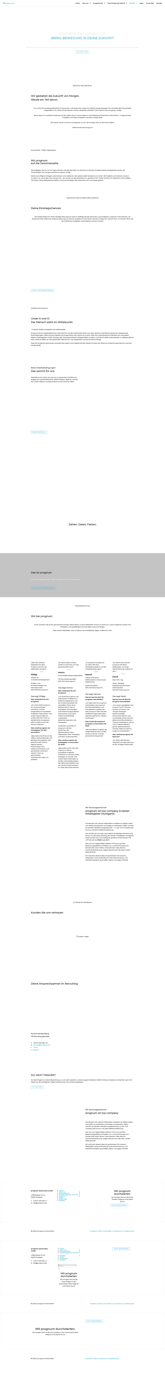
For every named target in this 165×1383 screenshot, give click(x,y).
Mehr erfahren (94, 865)
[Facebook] (100, 1251)
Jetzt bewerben (119, 1205)
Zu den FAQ (37, 1087)
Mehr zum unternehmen (43, 588)
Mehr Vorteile (39, 432)
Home (78, 3)
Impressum (118, 1231)
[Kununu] (101, 1191)
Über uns (85, 3)
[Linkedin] (91, 1251)
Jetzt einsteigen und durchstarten (103, 959)
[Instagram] (89, 1191)
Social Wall (150, 3)
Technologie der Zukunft (116, 3)
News (142, 3)
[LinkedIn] (93, 1191)
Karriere (132, 3)
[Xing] (97, 1191)
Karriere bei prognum (82, 33)
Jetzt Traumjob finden (42, 290)
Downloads (107, 1231)
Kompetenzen (98, 3)
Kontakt (159, 3)
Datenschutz (129, 1231)
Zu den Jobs (82, 52)
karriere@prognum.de (41, 1045)
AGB (99, 1231)
